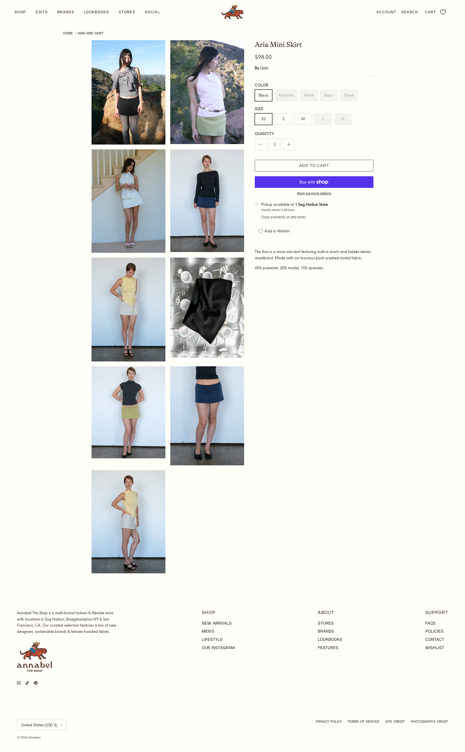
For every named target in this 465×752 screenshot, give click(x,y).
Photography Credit (429, 721)
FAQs (430, 623)
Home (68, 33)
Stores (127, 12)
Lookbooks (96, 12)
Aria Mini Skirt (91, 33)
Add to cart (314, 165)
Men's (208, 631)
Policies (434, 631)
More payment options (314, 193)
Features (328, 647)
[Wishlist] (443, 12)
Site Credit (395, 721)
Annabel (35, 737)
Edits (42, 12)
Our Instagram (218, 647)
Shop (20, 12)
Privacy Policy (329, 721)
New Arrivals (217, 623)
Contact (434, 639)
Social (152, 12)
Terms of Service (364, 721)
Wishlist (434, 647)
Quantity (264, 133)
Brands (65, 12)
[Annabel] (232, 12)
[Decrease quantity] (260, 144)
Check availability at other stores (283, 217)
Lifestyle (212, 639)
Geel (264, 68)
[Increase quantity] (288, 144)
